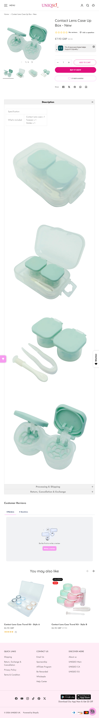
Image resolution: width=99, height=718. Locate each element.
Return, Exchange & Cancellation (12, 663)
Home (6, 14)
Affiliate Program (43, 666)
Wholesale (41, 676)
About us (72, 656)
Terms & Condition (12, 674)
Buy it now (75, 70)
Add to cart (85, 62)
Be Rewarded (42, 671)
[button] (49, 101)
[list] (27, 42)
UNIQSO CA (74, 666)
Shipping (8, 656)
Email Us (40, 656)
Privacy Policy (10, 669)
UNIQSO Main (75, 661)
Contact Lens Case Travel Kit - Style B (69, 624)
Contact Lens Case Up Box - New (24, 14)
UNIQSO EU (74, 671)
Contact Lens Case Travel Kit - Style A (22, 624)
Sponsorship (41, 661)
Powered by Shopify (31, 712)
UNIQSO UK (15, 712)
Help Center (41, 681)
